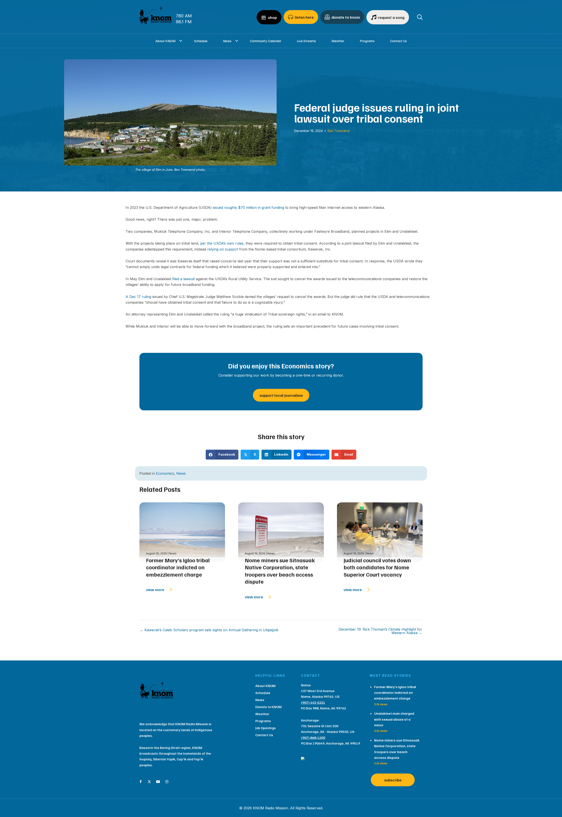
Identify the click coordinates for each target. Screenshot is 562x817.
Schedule (200, 41)
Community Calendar (265, 41)
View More (155, 589)
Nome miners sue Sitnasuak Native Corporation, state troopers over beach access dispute (280, 571)
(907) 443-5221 (313, 702)
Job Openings (265, 728)
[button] (180, 41)
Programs (367, 41)
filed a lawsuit (183, 279)
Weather (337, 41)
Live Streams (306, 41)
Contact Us (398, 41)
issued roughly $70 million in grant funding (248, 207)
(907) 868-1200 (313, 737)
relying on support (222, 249)
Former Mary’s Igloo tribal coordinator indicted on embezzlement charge (178, 567)
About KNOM (165, 41)
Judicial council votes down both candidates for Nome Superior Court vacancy (377, 567)
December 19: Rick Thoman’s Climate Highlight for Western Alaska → (380, 631)
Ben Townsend (338, 131)
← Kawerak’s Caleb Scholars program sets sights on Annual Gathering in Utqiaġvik (209, 630)
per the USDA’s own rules (221, 243)
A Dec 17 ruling (138, 296)
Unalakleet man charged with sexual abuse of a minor (394, 719)
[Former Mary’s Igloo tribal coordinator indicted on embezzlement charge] (182, 532)
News (227, 41)
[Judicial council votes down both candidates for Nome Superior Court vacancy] (380, 532)
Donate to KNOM (268, 707)
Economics (165, 473)
